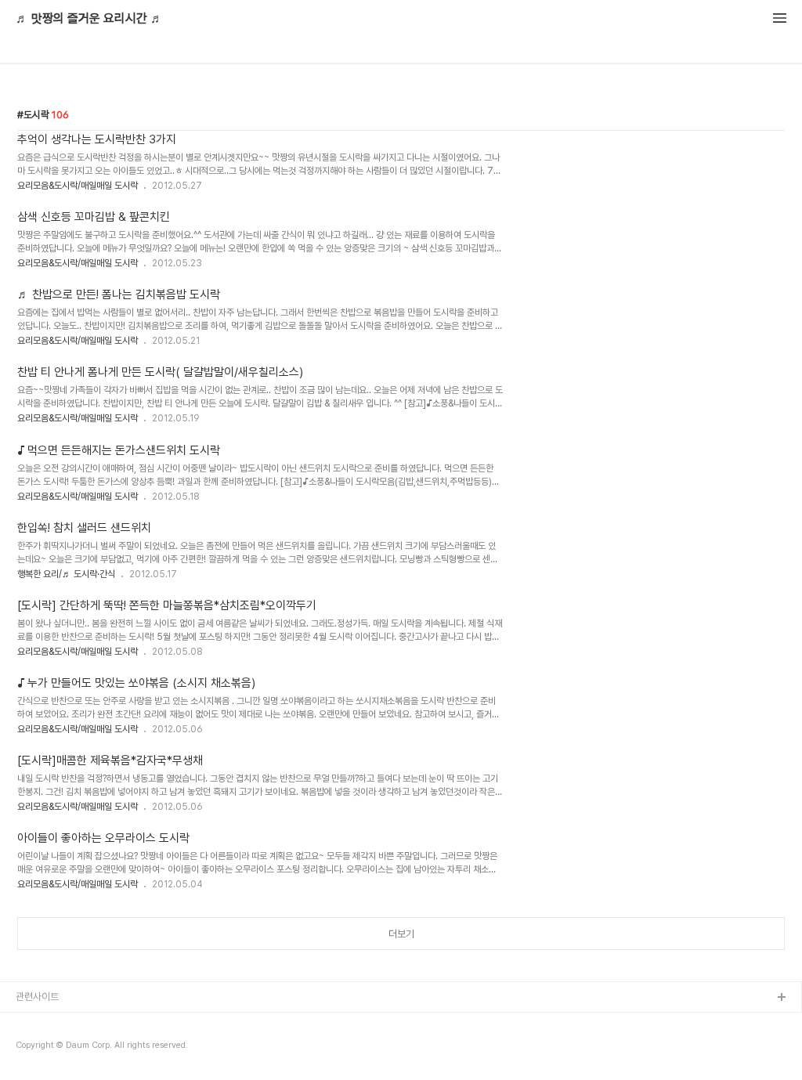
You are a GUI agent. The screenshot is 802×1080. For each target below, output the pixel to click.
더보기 (401, 934)
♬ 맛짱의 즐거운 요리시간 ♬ (89, 19)
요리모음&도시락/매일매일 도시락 (77, 185)
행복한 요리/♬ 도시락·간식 (66, 574)
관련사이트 (37, 996)
